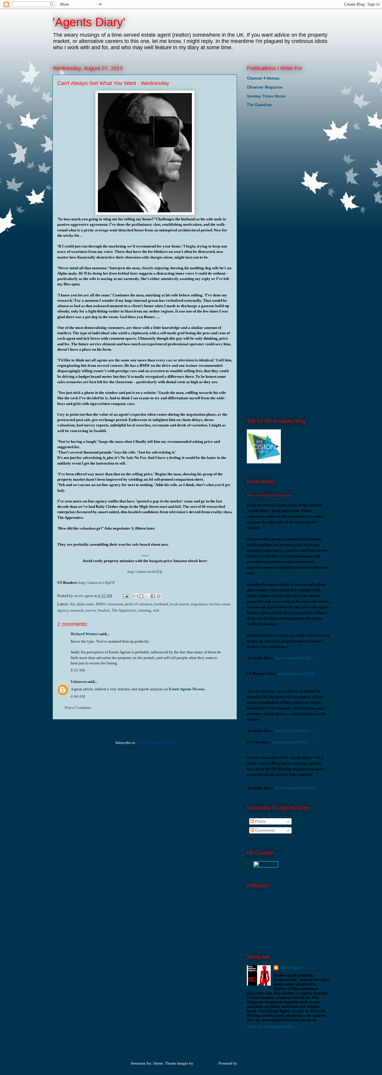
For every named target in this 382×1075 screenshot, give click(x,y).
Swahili (104, 610)
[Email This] (136, 596)
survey (90, 610)
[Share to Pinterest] (158, 596)
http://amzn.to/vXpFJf (97, 582)
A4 (72, 604)
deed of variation (139, 604)
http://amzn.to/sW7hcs (290, 742)
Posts (260, 821)
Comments (264, 830)
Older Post (222, 727)
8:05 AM (78, 670)
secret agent (291, 967)
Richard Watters (84, 634)
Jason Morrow (205, 1063)
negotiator (199, 604)
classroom (115, 604)
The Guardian (259, 105)
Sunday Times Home (266, 96)
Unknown (79, 681)
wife (156, 610)
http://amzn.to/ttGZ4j (144, 571)
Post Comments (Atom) (156, 742)
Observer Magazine (264, 87)
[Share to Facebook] (153, 596)
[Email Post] (125, 595)
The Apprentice (124, 610)
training (144, 610)
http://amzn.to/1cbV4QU (294, 788)
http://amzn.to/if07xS (292, 730)
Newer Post (68, 727)
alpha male (85, 604)
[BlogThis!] (141, 596)
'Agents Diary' (89, 22)
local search (179, 604)
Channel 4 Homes (263, 78)
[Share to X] (147, 596)
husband (161, 604)
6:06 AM (78, 696)
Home (146, 727)
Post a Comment (78, 707)
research (77, 610)
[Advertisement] (276, 152)
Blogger (244, 1063)
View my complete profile (270, 1026)
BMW (100, 604)
